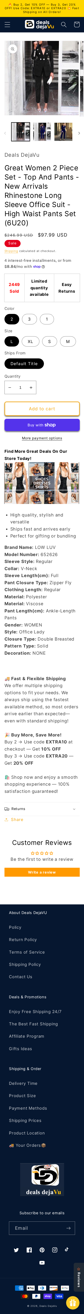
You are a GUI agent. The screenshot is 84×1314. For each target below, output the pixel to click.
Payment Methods (28, 1108)
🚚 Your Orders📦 (27, 1145)
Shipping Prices (25, 1120)
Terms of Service (27, 952)
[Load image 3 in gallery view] (63, 132)
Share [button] (17, 819)
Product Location (27, 1132)
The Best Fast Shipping (33, 1023)
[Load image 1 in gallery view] (20, 132)
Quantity (12, 376)
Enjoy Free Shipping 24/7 (35, 1011)
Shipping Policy (25, 964)
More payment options (42, 438)
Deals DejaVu (48, 1306)
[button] (7, 24)
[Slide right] (79, 133)
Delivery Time (23, 1083)
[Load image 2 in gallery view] (42, 132)
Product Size (22, 1095)
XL (30, 341)
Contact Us (20, 976)
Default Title (24, 363)
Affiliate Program (26, 1036)
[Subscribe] (68, 1228)
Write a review (42, 872)
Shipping (11, 251)
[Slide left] (5, 133)
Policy (15, 927)
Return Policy (23, 939)
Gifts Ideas (20, 1048)
